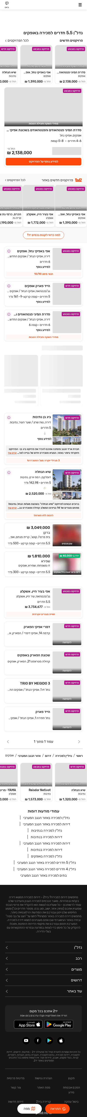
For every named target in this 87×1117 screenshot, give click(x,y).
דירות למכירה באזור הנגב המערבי (46, 824)
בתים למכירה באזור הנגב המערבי (43, 875)
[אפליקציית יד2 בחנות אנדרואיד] (49, 1040)
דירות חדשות (15, 1101)
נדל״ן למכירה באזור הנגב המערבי (46, 818)
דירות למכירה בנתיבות (46, 837)
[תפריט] (80, 5)
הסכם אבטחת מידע (71, 1090)
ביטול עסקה (71, 1101)
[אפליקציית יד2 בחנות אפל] (61, 1040)
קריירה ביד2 (43, 1101)
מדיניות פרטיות (15, 1078)
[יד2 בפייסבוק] (37, 1040)
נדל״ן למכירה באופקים (46, 856)
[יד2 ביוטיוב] (26, 1040)
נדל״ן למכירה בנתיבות (46, 830)
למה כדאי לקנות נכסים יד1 (43, 235)
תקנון (71, 1078)
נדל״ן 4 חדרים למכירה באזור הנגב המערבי (46, 869)
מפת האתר (43, 1087)
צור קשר (16, 1087)
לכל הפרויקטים (18, 40)
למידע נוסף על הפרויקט (43, 161)
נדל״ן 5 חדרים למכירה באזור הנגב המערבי (46, 863)
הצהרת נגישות (43, 1078)
